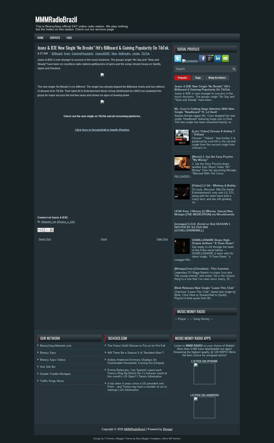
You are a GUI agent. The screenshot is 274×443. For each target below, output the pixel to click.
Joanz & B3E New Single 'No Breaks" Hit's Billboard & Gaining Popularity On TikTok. (103, 48)
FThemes (109, 438)
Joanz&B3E (102, 53)
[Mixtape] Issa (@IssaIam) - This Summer (201, 268)
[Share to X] (47, 230)
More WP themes (172, 438)
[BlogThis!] (43, 230)
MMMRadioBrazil (56, 19)
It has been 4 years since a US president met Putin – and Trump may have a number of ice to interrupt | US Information (137, 386)
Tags (198, 77)
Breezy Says (48, 352)
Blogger (168, 429)
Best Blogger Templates (148, 438)
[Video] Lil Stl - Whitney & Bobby (214, 185)
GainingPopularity (82, 53)
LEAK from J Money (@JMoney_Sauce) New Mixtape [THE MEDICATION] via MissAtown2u (204, 213)
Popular (182, 77)
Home (40, 37)
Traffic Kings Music (52, 381)
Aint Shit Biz (48, 366)
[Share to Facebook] (51, 230)
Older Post (162, 239)
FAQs (69, 37)
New (114, 53)
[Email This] (39, 230)
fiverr (67, 53)
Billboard (57, 53)
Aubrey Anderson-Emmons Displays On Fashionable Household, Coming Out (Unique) (135, 361)
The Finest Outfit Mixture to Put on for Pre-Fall (136, 345)
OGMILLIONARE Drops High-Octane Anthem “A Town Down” (213, 241)
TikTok (145, 53)
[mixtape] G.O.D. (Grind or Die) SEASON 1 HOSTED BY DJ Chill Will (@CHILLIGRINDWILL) (202, 227)
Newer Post (45, 239)
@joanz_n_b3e (66, 221)
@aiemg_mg (48, 221)
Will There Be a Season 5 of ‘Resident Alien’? (135, 352)
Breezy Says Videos (53, 359)
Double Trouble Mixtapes (55, 373)
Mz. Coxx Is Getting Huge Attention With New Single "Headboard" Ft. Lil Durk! (204, 110)
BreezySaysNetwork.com (55, 345)
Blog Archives (217, 77)
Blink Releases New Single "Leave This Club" (204, 288)
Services (55, 37)
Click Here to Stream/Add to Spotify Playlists (102, 129)
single (136, 53)
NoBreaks (124, 53)
